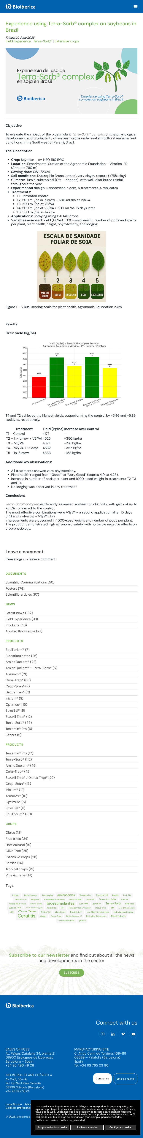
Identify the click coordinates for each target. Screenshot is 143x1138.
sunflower (83, 903)
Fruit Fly (127, 895)
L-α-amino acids (127, 907)
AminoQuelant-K (74, 916)
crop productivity (34, 907)
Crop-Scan (56, 916)
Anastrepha (47, 895)
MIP (62, 907)
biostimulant (75, 899)
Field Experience (18, 41)
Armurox (45, 912)
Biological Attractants (96, 916)
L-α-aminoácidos (66, 920)
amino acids (36, 903)
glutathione (60, 912)
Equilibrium (76, 912)
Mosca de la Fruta (17, 903)
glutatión (97, 903)
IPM (112, 907)
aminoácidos (66, 895)
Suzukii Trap (15, 907)
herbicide (51, 907)
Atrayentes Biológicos (54, 899)
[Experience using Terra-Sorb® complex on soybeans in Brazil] (71, 81)
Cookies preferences (20, 1107)
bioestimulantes (60, 903)
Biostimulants (118, 916)
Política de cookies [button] (47, 1120)
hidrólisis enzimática (123, 912)
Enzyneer (35, 899)
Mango (43, 916)
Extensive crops (67, 41)
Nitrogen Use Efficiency (80, 907)
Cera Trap (27, 911)
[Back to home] (20, 6)
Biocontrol (102, 895)
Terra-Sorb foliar (107, 899)
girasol (82, 920)
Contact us (102, 1078)
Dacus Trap (100, 907)
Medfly (115, 895)
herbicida (129, 903)
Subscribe (71, 973)
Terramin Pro (85, 895)
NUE (12, 912)
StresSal (124, 899)
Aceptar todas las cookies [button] (52, 1127)
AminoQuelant (30, 895)
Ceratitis (26, 916)
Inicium (15, 895)
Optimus (90, 899)
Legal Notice (14, 1104)
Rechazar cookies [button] (87, 1127)
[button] (135, 6)
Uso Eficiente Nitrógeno (98, 912)
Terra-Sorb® (42, 41)
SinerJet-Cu (20, 899)
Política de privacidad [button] (72, 1120)
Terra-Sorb (113, 903)
